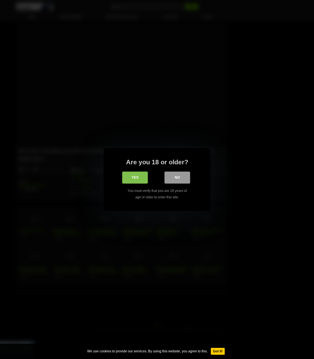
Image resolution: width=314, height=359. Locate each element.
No (177, 177)
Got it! (218, 351)
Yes (135, 177)
